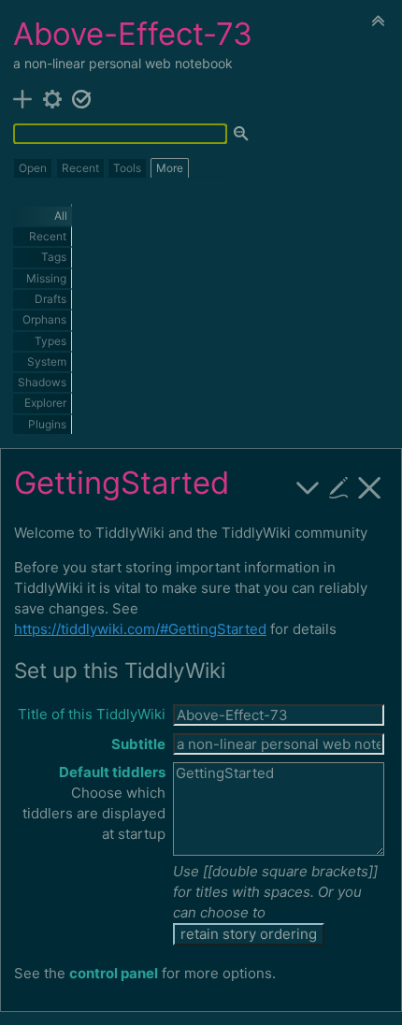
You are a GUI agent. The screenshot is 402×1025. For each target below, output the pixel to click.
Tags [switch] (53, 257)
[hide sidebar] (379, 20)
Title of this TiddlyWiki (91, 714)
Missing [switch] (46, 278)
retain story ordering (248, 934)
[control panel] (53, 97)
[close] (369, 486)
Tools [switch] (127, 168)
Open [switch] (33, 168)
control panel (113, 973)
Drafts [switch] (50, 299)
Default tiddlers (112, 772)
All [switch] (60, 216)
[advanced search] (242, 134)
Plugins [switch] (47, 424)
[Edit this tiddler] (338, 486)
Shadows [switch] (42, 382)
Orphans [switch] (44, 319)
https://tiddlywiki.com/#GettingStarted (140, 629)
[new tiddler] (23, 97)
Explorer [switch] (45, 403)
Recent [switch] (80, 168)
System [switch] (46, 361)
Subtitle (138, 744)
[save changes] (82, 97)
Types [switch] (50, 341)
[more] (308, 486)
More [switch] (169, 168)
